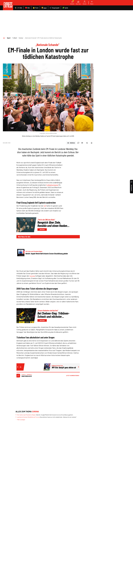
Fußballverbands (52, 185)
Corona (21, 38)
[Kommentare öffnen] (78, 143)
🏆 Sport (44, 8)
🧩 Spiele (65, 8)
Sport (8, 38)
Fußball (14, 38)
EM (45, 206)
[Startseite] (4, 38)
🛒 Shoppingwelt (54, 8)
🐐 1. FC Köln (18, 8)
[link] (8, 5)
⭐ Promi (35, 8)
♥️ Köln (27, 8)
